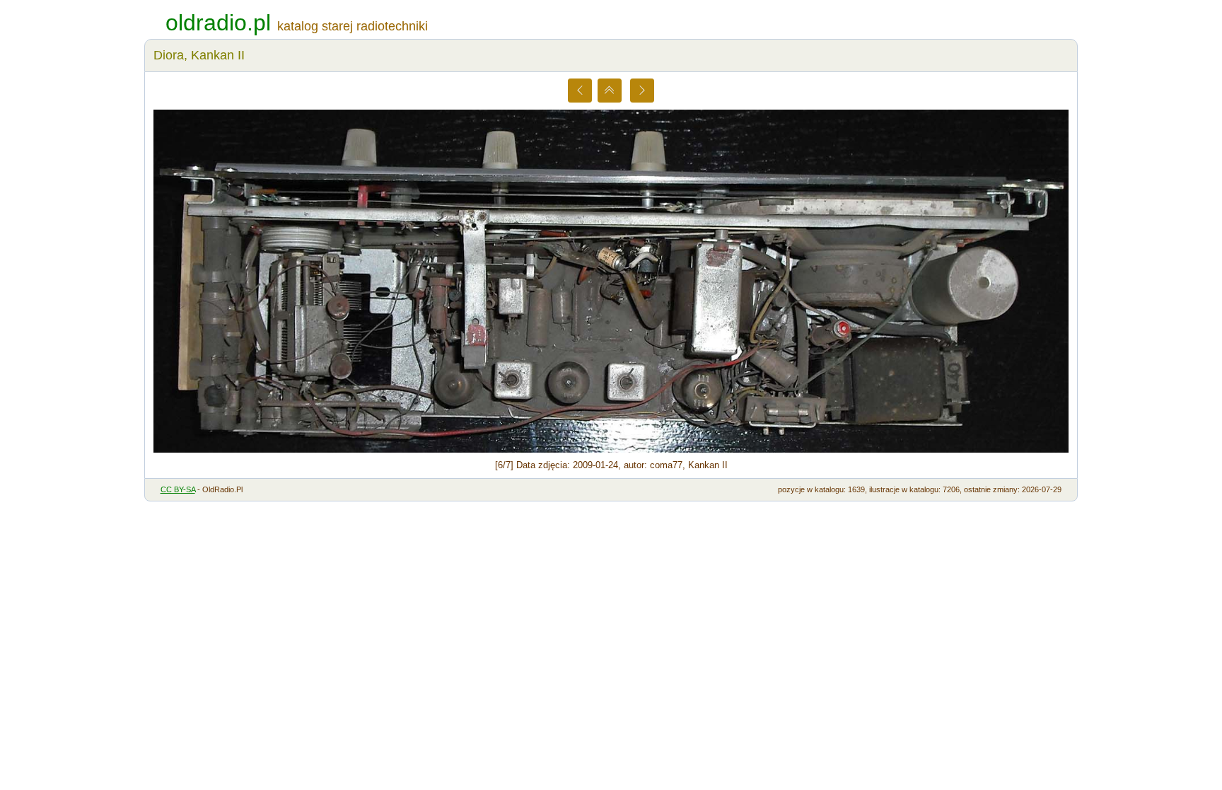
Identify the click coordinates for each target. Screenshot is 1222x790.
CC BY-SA (178, 489)
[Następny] (642, 91)
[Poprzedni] (580, 91)
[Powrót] (610, 91)
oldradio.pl (218, 22)
